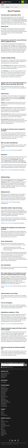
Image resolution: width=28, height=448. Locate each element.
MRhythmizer (4, 399)
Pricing (12, 7)
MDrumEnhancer (4, 396)
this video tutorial (7, 150)
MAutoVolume (4, 391)
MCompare (3, 395)
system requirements (5, 87)
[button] (19, 2)
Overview (3, 7)
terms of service (23, 442)
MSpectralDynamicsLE (5, 402)
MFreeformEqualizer (5, 373)
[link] (9, 440)
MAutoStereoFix (4, 389)
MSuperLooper (4, 374)
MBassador (3, 392)
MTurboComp (4, 404)
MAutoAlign (3, 387)
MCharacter (3, 393)
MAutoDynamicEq (4, 388)
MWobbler (3, 377)
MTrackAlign (3, 403)
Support (16, 7)
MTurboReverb (4, 375)
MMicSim (3, 397)
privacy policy (10, 367)
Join (25, 364)
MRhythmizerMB (4, 400)
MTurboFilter (3, 382)
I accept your (7, 367)
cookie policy (9, 444)
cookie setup (15, 444)
